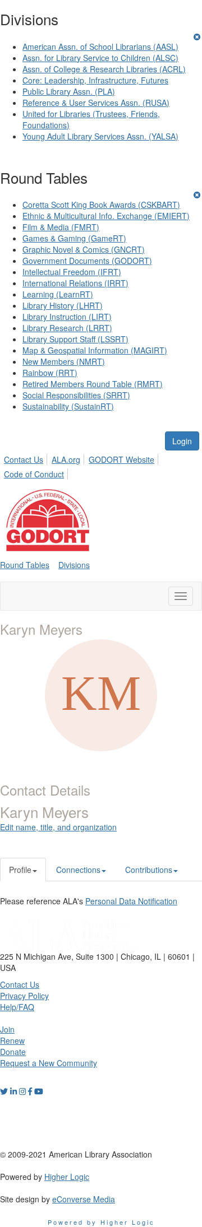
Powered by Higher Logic (101, 1221)
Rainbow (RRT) (49, 372)
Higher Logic (66, 1176)
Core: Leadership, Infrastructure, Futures (95, 80)
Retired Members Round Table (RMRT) (92, 383)
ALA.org (66, 459)
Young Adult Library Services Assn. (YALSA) (100, 136)
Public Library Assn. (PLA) (68, 91)
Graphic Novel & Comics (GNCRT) (83, 249)
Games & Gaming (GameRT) (74, 238)
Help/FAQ (17, 1006)
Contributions (148, 869)
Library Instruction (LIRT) (67, 316)
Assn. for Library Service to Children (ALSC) (100, 57)
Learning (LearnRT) (57, 294)
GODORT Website (121, 459)
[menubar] (101, 465)
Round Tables (24, 564)
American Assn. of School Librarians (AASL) (100, 46)
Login (182, 441)
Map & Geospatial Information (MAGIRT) (94, 350)
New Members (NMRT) (63, 361)
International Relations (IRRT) (75, 283)
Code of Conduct (34, 474)
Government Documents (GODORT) (87, 260)
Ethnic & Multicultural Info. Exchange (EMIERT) (106, 215)
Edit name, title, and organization (58, 827)
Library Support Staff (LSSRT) (75, 339)
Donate (13, 1051)
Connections (78, 869)
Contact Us (23, 459)
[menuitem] (26, 457)
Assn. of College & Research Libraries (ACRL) (104, 69)
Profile (20, 869)
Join (7, 1029)
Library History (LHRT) (62, 305)
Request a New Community (48, 1062)
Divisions (74, 564)
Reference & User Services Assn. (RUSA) (95, 102)
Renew (12, 1040)
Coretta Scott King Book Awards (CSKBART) (101, 204)
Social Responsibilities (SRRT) (76, 395)
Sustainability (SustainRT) (68, 406)
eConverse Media (83, 1199)
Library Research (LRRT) (67, 327)
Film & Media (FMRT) (60, 227)
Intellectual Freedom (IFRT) (71, 271)
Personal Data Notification (131, 901)
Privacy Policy (24, 995)
